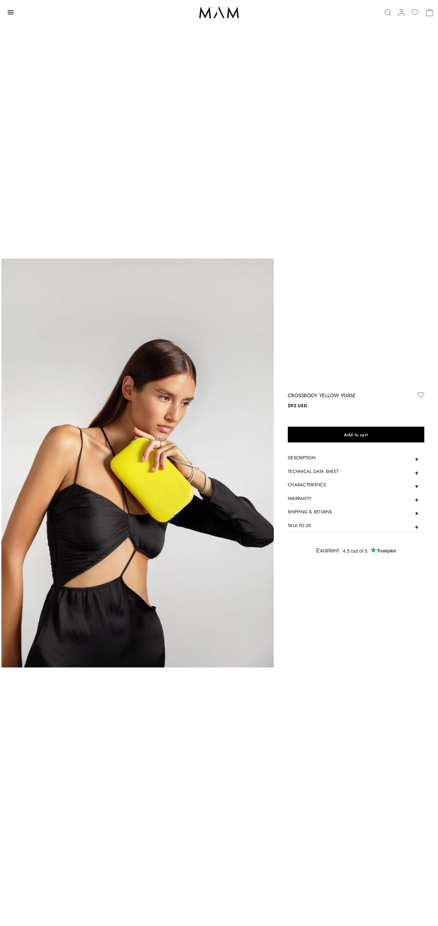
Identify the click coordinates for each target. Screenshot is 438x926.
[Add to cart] (356, 434)
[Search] (388, 12)
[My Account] (401, 12)
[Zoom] (137, 462)
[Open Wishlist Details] (415, 12)
